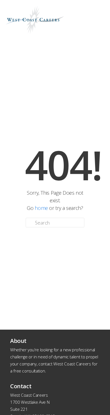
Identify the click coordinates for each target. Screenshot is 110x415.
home (41, 208)
